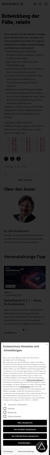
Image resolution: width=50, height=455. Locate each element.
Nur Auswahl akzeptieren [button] (25, 429)
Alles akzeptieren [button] (25, 422)
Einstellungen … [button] (25, 443)
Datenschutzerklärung (35, 380)
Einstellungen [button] (25, 386)
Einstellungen (8, 451)
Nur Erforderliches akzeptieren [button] (25, 436)
